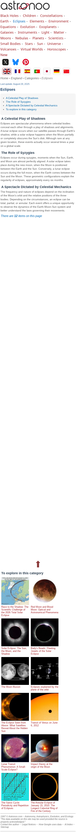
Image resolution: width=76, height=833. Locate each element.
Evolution (27, 26)
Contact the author (10, 824)
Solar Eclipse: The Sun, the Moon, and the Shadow (14, 651)
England (16, 78)
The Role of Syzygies (18, 101)
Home (4, 78)
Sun (40, 43)
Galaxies (7, 32)
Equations (8, 26)
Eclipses (19, 21)
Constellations (51, 15)
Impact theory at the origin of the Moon (41, 765)
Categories (32, 78)
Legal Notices (29, 824)
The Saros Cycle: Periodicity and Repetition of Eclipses (15, 805)
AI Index (69, 824)
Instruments (27, 32)
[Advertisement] (38, 388)
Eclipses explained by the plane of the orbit (44, 688)
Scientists (55, 38)
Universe (54, 43)
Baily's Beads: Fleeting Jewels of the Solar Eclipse (43, 651)
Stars (29, 43)
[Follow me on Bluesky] (16, 62)
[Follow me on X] (5, 62)
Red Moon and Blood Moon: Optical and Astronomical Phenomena (44, 609)
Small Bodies (10, 43)
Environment (59, 21)
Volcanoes (8, 49)
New (3, 55)
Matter (59, 32)
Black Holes (9, 15)
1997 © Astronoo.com (11, 816)
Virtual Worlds (32, 49)
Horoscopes (56, 49)
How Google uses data (50, 824)
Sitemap (5, 827)
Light (45, 32)
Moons (5, 38)
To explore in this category (21, 109)
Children (29, 15)
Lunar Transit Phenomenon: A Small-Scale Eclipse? (13, 767)
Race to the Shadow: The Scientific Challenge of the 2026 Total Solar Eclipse (14, 611)
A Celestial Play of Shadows (22, 98)
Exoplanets (48, 26)
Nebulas (21, 38)
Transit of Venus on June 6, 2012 (44, 724)
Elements (37, 21)
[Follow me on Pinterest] (26, 62)
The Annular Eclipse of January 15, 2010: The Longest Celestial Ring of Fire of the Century (44, 806)
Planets (38, 38)
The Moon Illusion (10, 686)
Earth (4, 21)
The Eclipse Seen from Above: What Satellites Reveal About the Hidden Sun (14, 726)
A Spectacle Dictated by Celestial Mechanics (31, 105)
